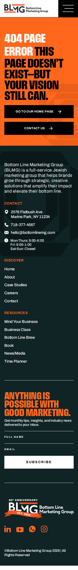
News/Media (14, 353)
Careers (11, 293)
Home (9, 269)
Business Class (17, 329)
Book (9, 345)
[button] (68, 8)
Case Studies (15, 285)
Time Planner (15, 361)
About (9, 277)
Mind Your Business (21, 321)
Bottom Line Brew (19, 337)
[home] (27, 8)
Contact (11, 301)
